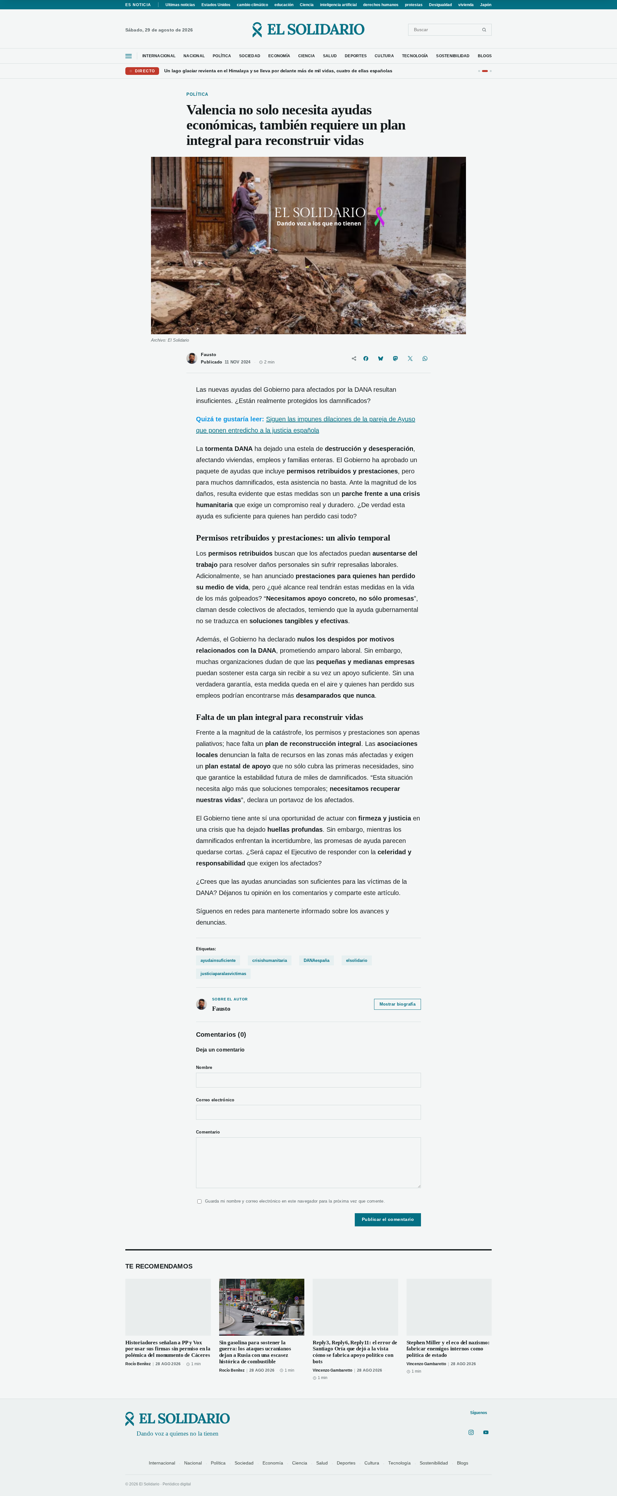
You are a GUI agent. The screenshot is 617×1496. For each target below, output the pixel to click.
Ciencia (307, 5)
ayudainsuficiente (218, 960)
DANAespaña (316, 960)
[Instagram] (471, 1432)
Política (218, 1463)
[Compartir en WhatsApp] (425, 358)
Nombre (204, 1067)
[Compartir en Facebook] (365, 358)
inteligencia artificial (338, 5)
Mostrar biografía (398, 1004)
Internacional (162, 1463)
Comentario (208, 1132)
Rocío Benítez (138, 1364)
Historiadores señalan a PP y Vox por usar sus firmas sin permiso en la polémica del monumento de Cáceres (167, 1348)
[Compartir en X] (410, 358)
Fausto (208, 354)
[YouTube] (486, 1432)
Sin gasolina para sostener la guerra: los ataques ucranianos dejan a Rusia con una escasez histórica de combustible (255, 1352)
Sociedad (244, 1463)
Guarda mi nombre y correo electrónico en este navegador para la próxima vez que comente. (295, 1201)
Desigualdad (440, 5)
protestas (414, 5)
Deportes (346, 1463)
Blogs (462, 1463)
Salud (322, 1463)
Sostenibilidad (434, 1463)
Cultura (371, 1463)
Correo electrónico (215, 1100)
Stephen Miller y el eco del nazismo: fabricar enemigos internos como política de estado (448, 1348)
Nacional (193, 1463)
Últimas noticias (180, 5)
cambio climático (252, 5)
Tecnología (399, 1463)
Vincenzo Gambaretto (332, 1370)
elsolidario (356, 960)
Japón (485, 5)
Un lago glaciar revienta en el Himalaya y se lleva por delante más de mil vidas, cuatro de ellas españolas (278, 70)
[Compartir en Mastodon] (395, 358)
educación (283, 5)
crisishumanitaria (269, 960)
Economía (273, 1463)
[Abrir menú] (128, 56)
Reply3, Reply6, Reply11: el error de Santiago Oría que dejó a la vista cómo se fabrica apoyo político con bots (355, 1352)
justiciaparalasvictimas (223, 973)
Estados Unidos (215, 5)
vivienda (466, 5)
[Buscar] (484, 29)
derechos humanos (380, 5)
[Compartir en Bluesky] (380, 358)
